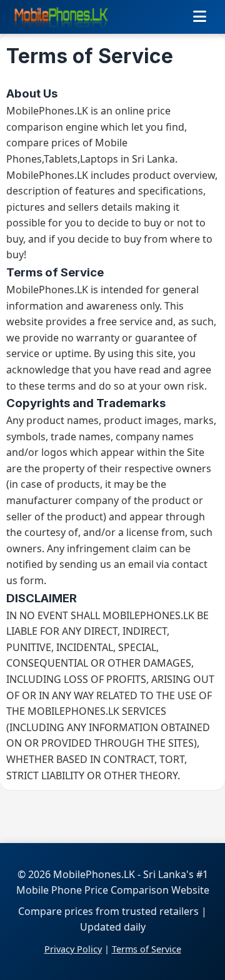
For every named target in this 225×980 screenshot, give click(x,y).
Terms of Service (146, 949)
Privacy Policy (73, 949)
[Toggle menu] (199, 17)
